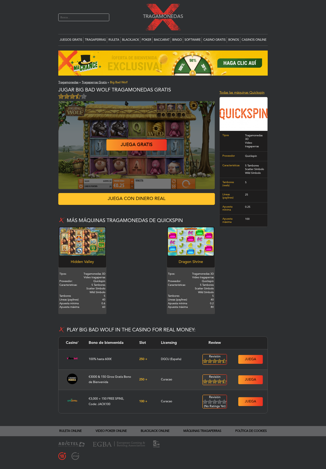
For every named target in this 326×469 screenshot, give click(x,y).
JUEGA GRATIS (136, 145)
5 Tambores (252, 165)
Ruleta (113, 39)
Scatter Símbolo (254, 169)
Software (193, 39)
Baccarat (162, 39)
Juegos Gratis (71, 39)
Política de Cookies (251, 431)
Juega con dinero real (136, 199)
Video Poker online (111, 431)
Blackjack (130, 39)
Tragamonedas (161, 16)
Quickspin (251, 156)
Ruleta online (70, 431)
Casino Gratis (214, 39)
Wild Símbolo (253, 173)
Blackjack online (155, 431)
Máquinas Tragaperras (202, 431)
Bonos (233, 39)
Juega (250, 359)
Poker (146, 39)
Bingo (177, 39)
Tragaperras (95, 39)
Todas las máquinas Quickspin (241, 92)
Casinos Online (254, 39)
